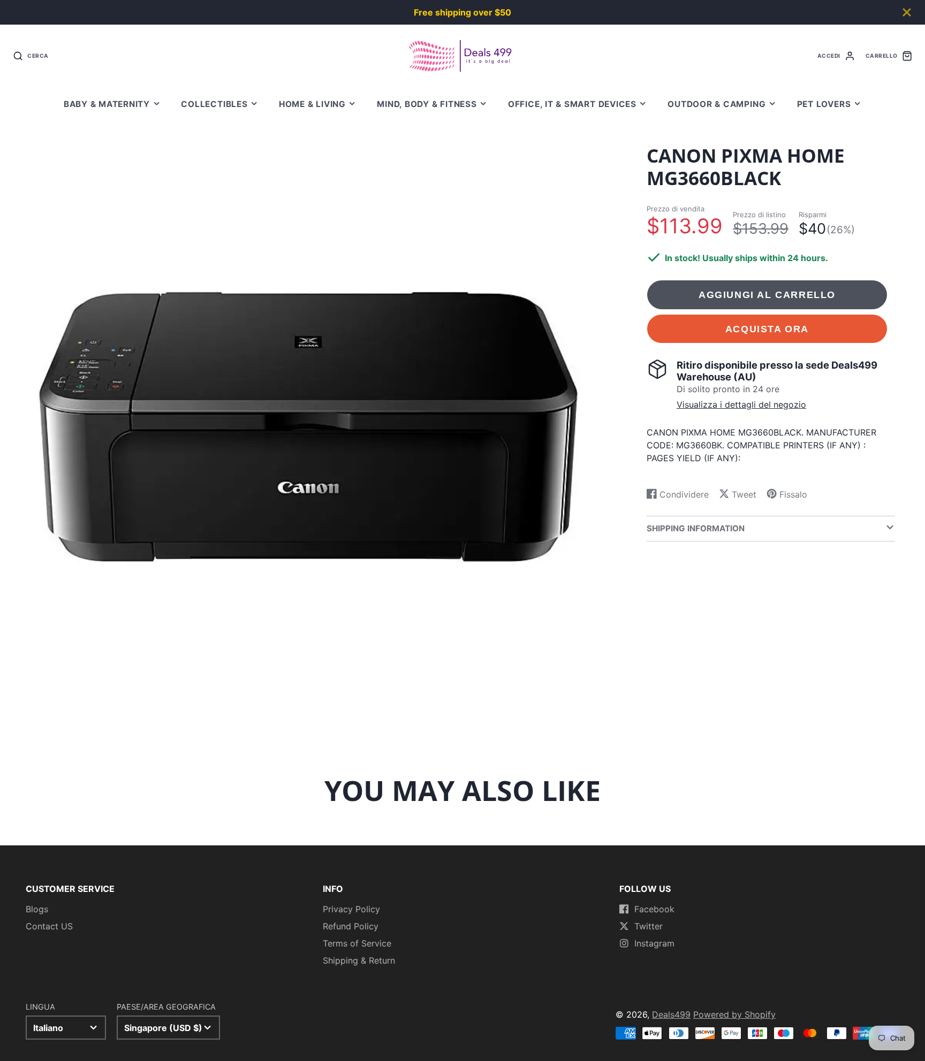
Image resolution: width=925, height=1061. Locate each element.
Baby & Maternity (107, 104)
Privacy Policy (351, 909)
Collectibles (214, 104)
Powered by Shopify (734, 1014)
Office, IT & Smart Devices (572, 104)
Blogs (37, 909)
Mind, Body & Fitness (426, 104)
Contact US (49, 926)
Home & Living (312, 104)
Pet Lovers (824, 104)
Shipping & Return (359, 960)
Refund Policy (350, 926)
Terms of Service (357, 943)
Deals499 (671, 1014)
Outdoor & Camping (716, 104)
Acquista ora (767, 328)
